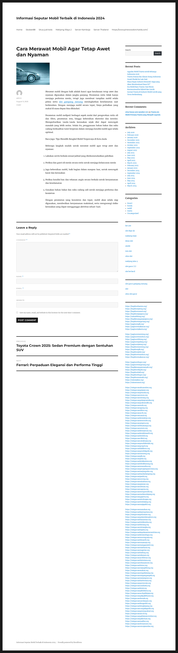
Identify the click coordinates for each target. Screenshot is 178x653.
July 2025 (130, 153)
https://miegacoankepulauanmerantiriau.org (142, 532)
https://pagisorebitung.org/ (136, 339)
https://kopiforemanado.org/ (136, 377)
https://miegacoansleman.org (137, 487)
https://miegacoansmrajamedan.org (139, 626)
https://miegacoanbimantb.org (137, 540)
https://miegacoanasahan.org (136, 570)
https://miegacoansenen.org (136, 428)
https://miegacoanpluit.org (135, 459)
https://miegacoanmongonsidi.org (138, 492)
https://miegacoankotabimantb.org (139, 433)
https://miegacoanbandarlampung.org (140, 474)
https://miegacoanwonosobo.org (138, 421)
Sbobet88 (30, 30)
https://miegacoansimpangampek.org (140, 576)
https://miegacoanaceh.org (136, 413)
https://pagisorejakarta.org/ (136, 329)
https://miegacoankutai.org (136, 588)
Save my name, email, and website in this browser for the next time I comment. (50, 313)
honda (129, 206)
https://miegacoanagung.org (136, 408)
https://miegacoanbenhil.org (136, 436)
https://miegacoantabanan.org (137, 555)
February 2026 (133, 135)
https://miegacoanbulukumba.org (138, 522)
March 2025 (132, 163)
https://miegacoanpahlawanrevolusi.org (141, 616)
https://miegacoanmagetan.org (137, 550)
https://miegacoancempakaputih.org (139, 609)
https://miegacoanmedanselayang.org (140, 494)
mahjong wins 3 (131, 261)
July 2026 (131, 132)
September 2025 (133, 148)
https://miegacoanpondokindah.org (139, 443)
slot (126, 289)
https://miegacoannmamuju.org (137, 542)
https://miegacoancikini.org (136, 438)
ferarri (129, 203)
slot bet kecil (130, 271)
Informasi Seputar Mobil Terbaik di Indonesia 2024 (60, 18)
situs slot (128, 256)
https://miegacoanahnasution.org (138, 388)
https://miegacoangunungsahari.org (139, 611)
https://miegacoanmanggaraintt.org (139, 545)
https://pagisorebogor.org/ (135, 362)
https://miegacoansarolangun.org (138, 601)
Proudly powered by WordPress (70, 642)
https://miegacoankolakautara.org (138, 461)
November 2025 (133, 143)
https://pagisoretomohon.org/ (137, 337)
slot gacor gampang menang (136, 284)
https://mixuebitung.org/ (135, 316)
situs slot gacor (131, 294)
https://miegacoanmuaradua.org (138, 466)
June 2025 (131, 155)
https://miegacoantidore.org (136, 410)
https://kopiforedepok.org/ (135, 370)
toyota (129, 211)
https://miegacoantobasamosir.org (139, 563)
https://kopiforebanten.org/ (136, 306)
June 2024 (131, 178)
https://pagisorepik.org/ (134, 324)
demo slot (129, 241)
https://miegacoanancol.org (136, 614)
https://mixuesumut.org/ (135, 382)
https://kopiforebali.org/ (134, 372)
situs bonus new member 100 (136, 112)
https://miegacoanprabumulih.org (138, 403)
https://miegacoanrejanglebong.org (139, 568)
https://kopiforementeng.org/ (137, 347)
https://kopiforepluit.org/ (135, 352)
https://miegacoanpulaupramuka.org (139, 400)
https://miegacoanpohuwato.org (138, 515)
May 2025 (131, 158)
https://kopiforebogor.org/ (135, 375)
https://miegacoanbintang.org (137, 525)
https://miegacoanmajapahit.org (138, 504)
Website (20, 300)
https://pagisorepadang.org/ (136, 342)
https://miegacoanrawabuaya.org (138, 441)
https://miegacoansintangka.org (138, 527)
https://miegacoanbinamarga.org (138, 426)
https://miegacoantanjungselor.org (139, 471)
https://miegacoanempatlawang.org (139, 573)
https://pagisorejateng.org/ (136, 344)
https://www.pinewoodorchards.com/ (130, 30)
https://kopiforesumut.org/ (136, 311)
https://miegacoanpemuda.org (137, 393)
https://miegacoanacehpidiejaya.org (139, 593)
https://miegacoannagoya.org (136, 489)
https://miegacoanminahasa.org (138, 482)
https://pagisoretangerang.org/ (137, 365)
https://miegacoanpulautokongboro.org (140, 517)
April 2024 (131, 183)
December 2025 (133, 140)
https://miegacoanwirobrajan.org (138, 499)
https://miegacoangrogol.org (136, 446)
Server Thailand (101, 30)
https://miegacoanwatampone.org (138, 578)
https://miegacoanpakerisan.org (138, 619)
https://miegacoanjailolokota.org (138, 591)
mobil (18, 105)
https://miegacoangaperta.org (137, 497)
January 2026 (132, 138)
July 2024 (130, 176)
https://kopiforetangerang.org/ (137, 322)
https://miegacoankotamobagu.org (139, 535)
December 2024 (133, 171)
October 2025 (132, 145)
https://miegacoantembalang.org (138, 502)
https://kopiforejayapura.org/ (136, 314)
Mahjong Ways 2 (64, 30)
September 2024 (133, 173)
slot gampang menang (71, 102)
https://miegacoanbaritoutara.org (138, 581)
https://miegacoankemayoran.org (138, 431)
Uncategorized (133, 213)
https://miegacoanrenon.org (136, 395)
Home (19, 30)
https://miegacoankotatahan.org (138, 418)
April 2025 (131, 160)
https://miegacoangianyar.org (137, 484)
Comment (21, 240)
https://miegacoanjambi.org (136, 476)
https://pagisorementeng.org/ (137, 334)
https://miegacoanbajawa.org (136, 530)
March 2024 (132, 186)
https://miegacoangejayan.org (137, 390)
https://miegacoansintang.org (137, 398)
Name (19, 277)
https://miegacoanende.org (136, 405)
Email (20, 288)
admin (19, 98)
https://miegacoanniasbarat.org (137, 548)
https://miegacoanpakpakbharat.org (139, 596)
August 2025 (132, 150)
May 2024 (131, 181)
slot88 (127, 246)
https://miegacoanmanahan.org (137, 509)
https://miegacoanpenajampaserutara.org (141, 469)
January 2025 (132, 168)
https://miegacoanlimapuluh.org (138, 603)
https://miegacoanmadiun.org (137, 621)
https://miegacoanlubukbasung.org (139, 464)
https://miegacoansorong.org (136, 479)
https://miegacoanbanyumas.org (138, 520)
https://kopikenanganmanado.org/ (139, 367)
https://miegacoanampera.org (137, 423)
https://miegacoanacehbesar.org (138, 558)
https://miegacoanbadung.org (137, 553)
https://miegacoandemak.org (136, 598)
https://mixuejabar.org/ (134, 380)
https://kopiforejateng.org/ (136, 309)
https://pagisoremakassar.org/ (137, 327)
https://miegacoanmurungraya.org (138, 537)
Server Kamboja (82, 30)
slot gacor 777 (130, 266)
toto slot (128, 251)
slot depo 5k (130, 231)
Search (128, 50)
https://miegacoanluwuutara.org (138, 560)
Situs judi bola (45, 30)
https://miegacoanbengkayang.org (138, 606)
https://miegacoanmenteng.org (137, 454)
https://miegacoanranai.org (136, 415)
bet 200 (128, 226)
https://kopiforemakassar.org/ (137, 357)
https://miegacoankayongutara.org (139, 512)
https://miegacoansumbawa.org (137, 586)
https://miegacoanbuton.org (136, 565)
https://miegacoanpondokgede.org (138, 451)
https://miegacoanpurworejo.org (138, 583)
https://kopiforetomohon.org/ (137, 355)
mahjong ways (131, 236)
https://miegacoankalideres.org (137, 449)
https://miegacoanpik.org (135, 456)
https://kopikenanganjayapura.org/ (139, 319)
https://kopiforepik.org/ (134, 349)
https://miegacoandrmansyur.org (138, 624)
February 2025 (132, 165)
